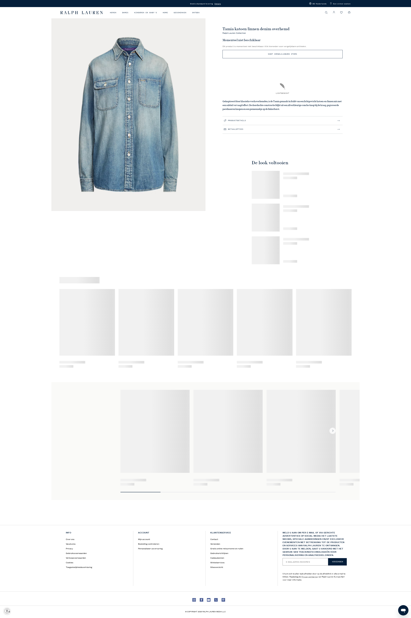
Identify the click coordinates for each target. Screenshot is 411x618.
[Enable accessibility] (7, 611)
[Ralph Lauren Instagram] (194, 600)
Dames (125, 12)
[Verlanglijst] (341, 12)
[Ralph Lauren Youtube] (208, 600)
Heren (113, 12)
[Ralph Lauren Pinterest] (223, 600)
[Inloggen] (334, 12)
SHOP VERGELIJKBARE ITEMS (282, 54)
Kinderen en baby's (145, 12)
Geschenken (180, 12)
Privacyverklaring (310, 576)
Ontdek (196, 12)
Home (165, 12)
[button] (318, 3)
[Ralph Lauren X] (216, 600)
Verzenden (337, 561)
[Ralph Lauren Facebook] (201, 600)
